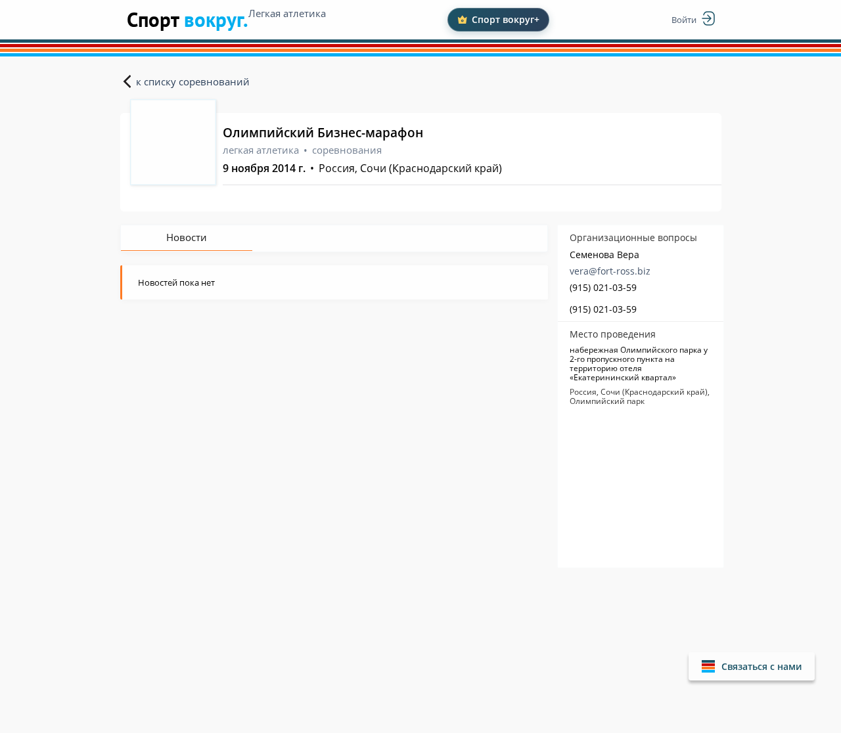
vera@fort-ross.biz (610, 271)
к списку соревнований (193, 81)
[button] (752, 666)
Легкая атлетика (287, 13)
